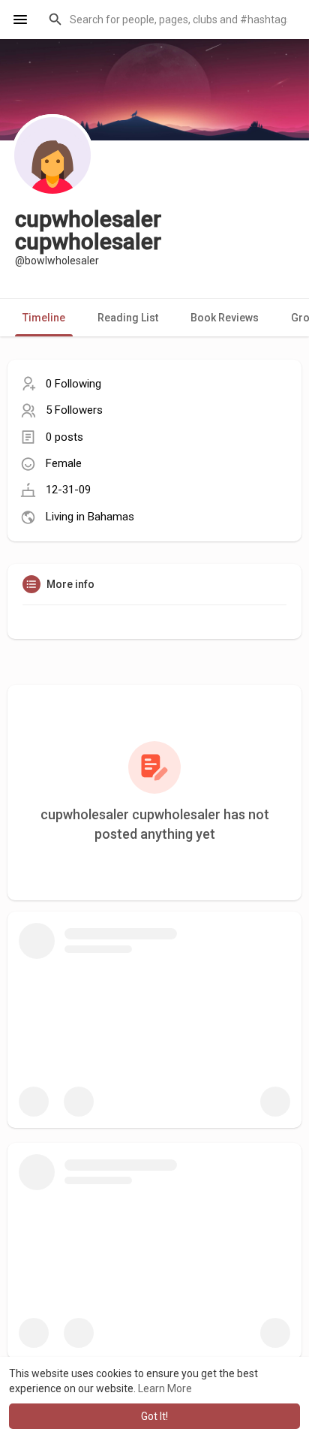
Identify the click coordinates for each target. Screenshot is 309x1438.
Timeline (43, 318)
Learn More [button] (165, 1388)
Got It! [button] (154, 1416)
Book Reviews (224, 318)
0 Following (73, 383)
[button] (169, 19)
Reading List (128, 318)
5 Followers (74, 410)
